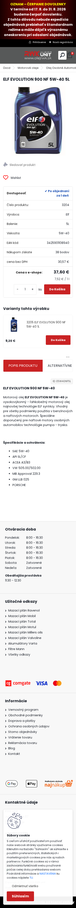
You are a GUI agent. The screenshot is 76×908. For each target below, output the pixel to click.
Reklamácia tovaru (22, 743)
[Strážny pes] (38, 165)
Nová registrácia (63, 42)
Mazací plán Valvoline (24, 638)
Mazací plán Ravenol (24, 610)
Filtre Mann (16, 649)
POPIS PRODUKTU (22, 365)
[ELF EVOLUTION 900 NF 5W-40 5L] (38, 121)
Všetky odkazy (19, 654)
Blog (11, 748)
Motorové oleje (28, 68)
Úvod (6, 68)
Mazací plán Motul (22, 627)
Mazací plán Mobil (22, 616)
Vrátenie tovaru (20, 737)
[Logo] (38, 55)
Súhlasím (20, 896)
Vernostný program (23, 710)
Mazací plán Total (22, 621)
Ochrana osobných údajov (28, 726)
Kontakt (14, 754)
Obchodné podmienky (25, 715)
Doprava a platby (21, 721)
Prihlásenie (39, 42)
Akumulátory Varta (22, 643)
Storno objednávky (22, 732)
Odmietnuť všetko (25, 886)
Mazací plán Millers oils (25, 632)
